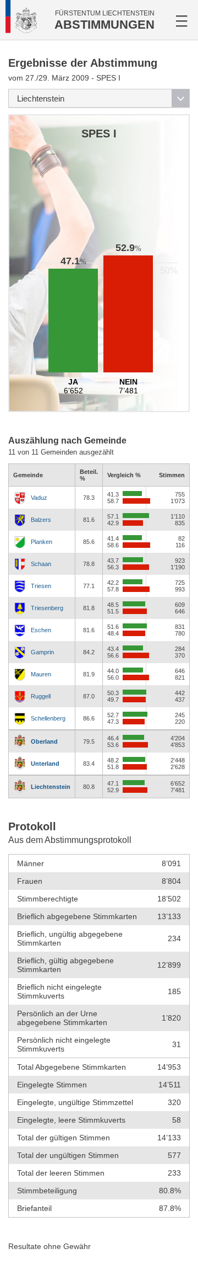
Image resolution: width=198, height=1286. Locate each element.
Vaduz (39, 497)
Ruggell (41, 696)
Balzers (41, 519)
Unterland (45, 763)
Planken (41, 541)
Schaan (41, 564)
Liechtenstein (50, 786)
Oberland (44, 741)
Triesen (41, 586)
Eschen (41, 630)
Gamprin (42, 652)
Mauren (41, 674)
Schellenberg (48, 718)
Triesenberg (47, 608)
